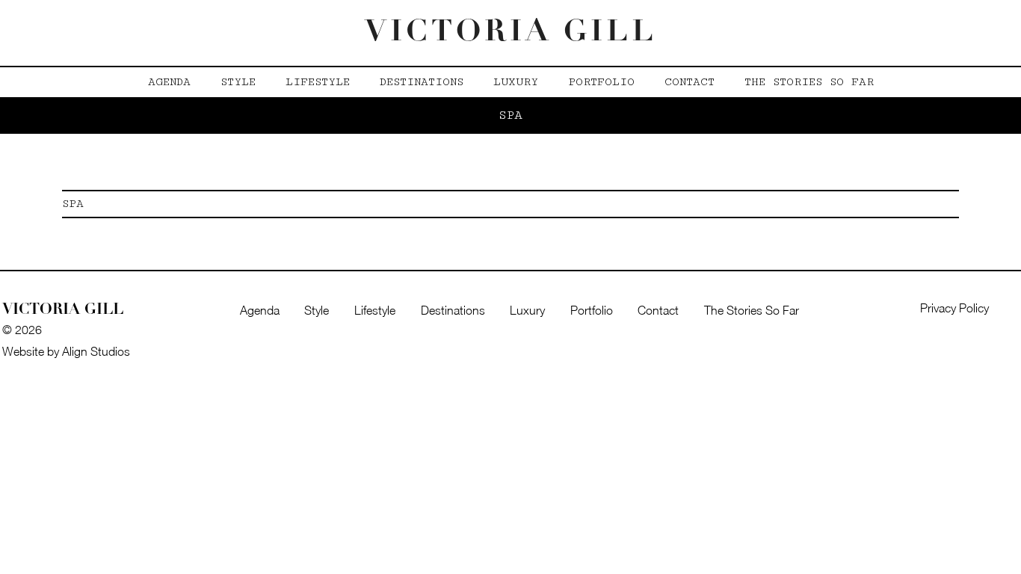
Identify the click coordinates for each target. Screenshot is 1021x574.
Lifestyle (318, 81)
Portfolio (601, 81)
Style (238, 81)
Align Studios (96, 351)
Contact (689, 81)
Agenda (169, 81)
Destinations (421, 81)
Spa (73, 203)
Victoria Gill (511, 33)
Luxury (515, 81)
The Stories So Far (809, 81)
